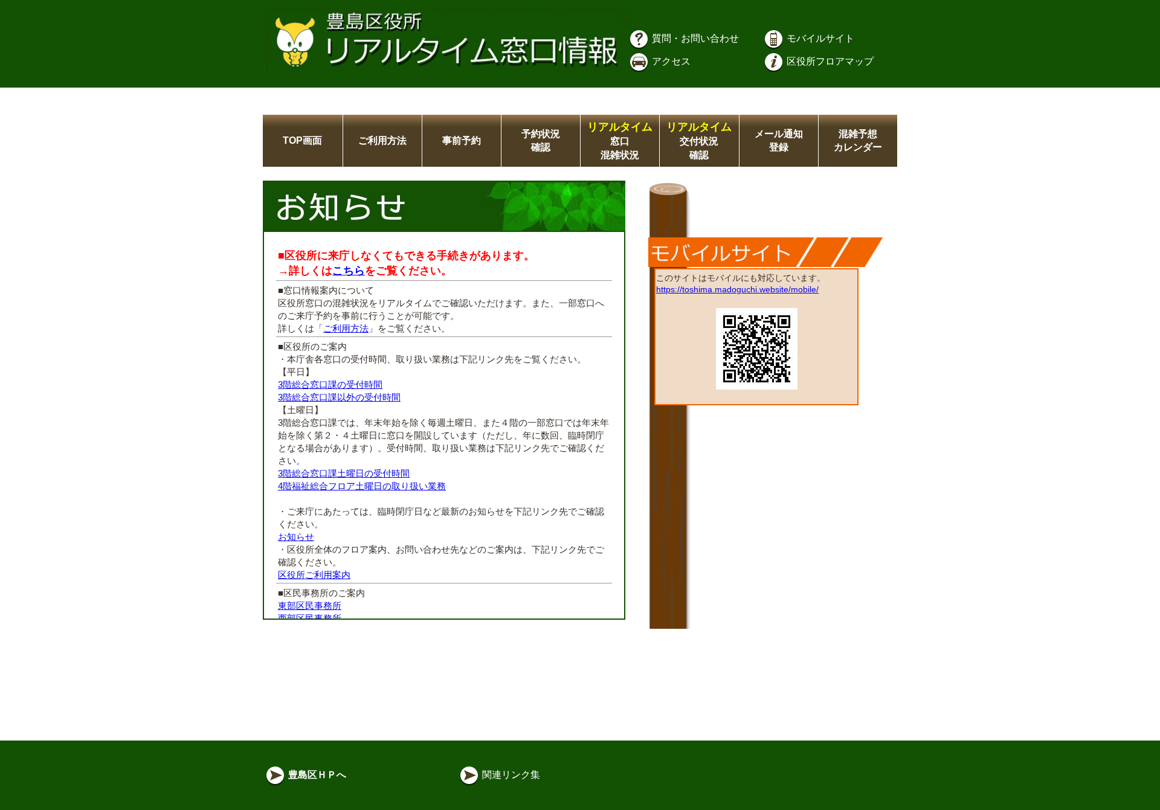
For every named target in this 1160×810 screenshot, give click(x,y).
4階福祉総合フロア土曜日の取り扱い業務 (362, 486)
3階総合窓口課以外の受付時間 (339, 397)
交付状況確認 (699, 141)
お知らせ (296, 537)
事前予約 (461, 140)
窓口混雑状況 (619, 141)
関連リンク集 (510, 775)
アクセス (670, 61)
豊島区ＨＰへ (316, 775)
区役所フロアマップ (829, 61)
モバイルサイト (819, 38)
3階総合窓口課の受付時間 (330, 384)
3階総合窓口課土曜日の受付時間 (344, 473)
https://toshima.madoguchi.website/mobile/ (737, 289)
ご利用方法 (382, 140)
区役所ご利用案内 (314, 575)
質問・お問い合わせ (694, 38)
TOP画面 (302, 140)
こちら (348, 271)
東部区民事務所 (309, 605)
